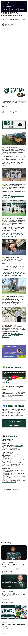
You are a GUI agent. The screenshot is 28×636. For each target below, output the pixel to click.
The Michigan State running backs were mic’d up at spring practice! (14, 102)
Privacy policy (10, 4)
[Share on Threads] (8, 29)
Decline (22, 9)
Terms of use (20, 4)
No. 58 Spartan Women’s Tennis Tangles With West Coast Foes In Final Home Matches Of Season (14, 273)
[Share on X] (5, 29)
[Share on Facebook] (2, 29)
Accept (5, 9)
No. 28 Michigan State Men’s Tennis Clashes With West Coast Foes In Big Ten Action (14, 235)
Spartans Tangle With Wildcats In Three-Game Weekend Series (13, 164)
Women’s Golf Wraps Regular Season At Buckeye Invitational (12, 335)
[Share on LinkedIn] (10, 29)
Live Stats (9, 461)
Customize (14, 9)
